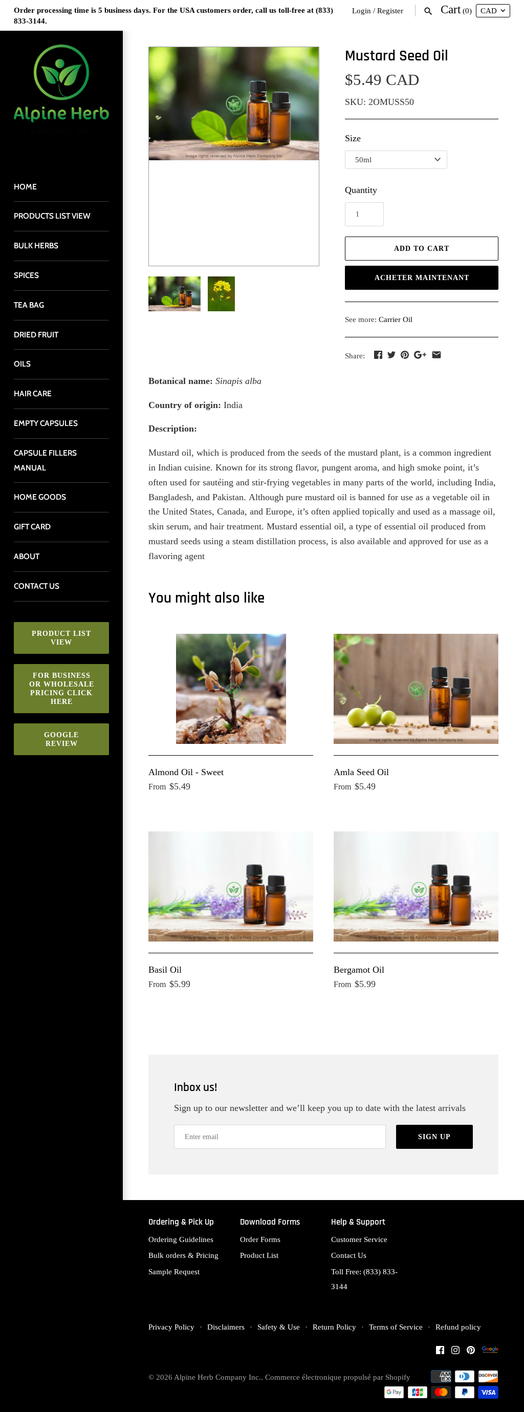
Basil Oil (165, 970)
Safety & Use (278, 1326)
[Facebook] (440, 1353)
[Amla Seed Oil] (416, 689)
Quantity (361, 190)
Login (361, 10)
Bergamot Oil (359, 970)
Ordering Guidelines (180, 1239)
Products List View (52, 216)
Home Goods (40, 497)
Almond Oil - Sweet (186, 772)
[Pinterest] (471, 1353)
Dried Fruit (36, 334)
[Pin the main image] (405, 355)
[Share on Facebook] (378, 355)
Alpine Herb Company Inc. (217, 1377)
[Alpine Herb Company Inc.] (61, 96)
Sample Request (174, 1271)
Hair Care (33, 393)
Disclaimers (226, 1326)
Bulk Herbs (36, 245)
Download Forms (270, 1222)
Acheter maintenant (422, 278)
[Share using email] (436, 355)
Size (353, 138)
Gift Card (32, 526)
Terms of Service (396, 1326)
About (26, 556)
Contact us (36, 586)
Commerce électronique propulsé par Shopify (337, 1377)
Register (390, 10)
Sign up (434, 1137)
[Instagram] (455, 1353)
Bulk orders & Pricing (183, 1255)
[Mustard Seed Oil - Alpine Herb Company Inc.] (234, 104)
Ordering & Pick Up (181, 1222)
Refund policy (458, 1326)
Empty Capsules (46, 423)
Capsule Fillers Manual (45, 460)
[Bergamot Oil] (416, 886)
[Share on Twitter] (391, 355)
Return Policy (334, 1326)
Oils (22, 364)
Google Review (61, 739)
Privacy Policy (171, 1326)
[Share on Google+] (420, 355)
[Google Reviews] (490, 1353)
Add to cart (421, 248)
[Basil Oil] (230, 886)
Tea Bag (29, 305)
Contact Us (348, 1255)
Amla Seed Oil (361, 772)
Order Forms (260, 1239)
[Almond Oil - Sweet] (230, 689)
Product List (259, 1255)
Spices (26, 275)
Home (25, 186)
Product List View (61, 638)
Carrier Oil (395, 319)
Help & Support (358, 1222)
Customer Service (359, 1239)
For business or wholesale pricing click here (61, 688)
